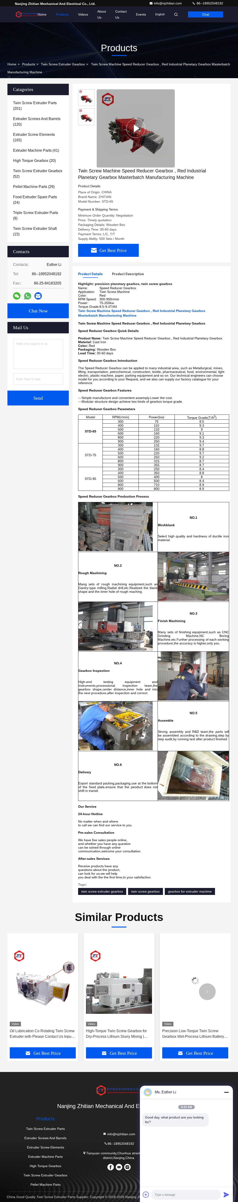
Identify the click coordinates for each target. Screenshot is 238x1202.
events (141, 14)
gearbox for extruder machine (190, 891)
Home (42, 14)
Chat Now (38, 310)
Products (62, 14)
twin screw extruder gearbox (102, 891)
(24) (35, 199)
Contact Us (121, 14)
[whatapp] (27, 296)
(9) (35, 215)
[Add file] (146, 1194)
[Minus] (226, 1092)
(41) (36, 150)
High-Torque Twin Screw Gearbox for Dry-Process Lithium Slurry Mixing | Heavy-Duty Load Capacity (40, 1034)
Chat (205, 14)
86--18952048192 (209, 3)
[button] (30, 991)
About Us (101, 14)
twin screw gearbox (145, 891)
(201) (35, 105)
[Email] (38, 296)
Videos (83, 14)
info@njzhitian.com (168, 3)
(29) (34, 187)
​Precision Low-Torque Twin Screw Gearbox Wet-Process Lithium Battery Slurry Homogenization (117, 1034)
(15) (35, 231)
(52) (37, 173)
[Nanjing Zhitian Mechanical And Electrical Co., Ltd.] (29, 14)
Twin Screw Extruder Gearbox (63, 64)
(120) (36, 121)
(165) (34, 137)
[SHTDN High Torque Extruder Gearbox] (136, 128)
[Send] (226, 1194)
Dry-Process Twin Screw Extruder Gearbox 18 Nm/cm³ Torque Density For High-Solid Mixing (195, 1034)
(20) (34, 161)
